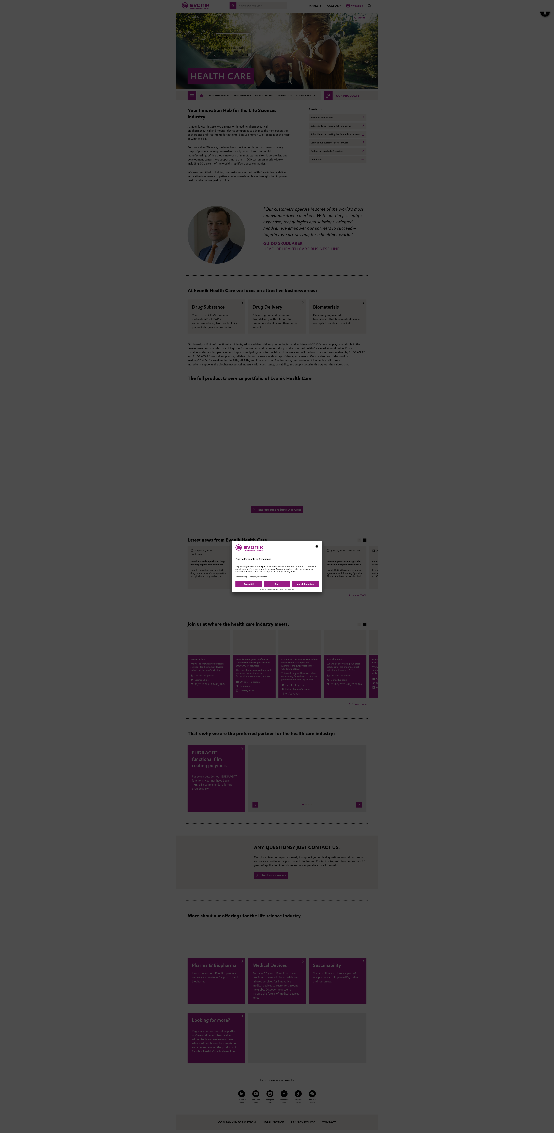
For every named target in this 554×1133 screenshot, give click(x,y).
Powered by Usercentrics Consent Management (277, 589)
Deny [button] (277, 584)
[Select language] (317, 546)
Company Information (258, 577)
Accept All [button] (249, 584)
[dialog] (277, 566)
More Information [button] (305, 584)
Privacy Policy (241, 577)
